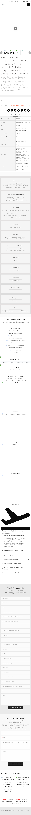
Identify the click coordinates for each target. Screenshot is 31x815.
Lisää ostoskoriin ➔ (7, 801)
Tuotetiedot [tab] (15, 114)
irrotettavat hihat (15, 473)
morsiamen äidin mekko (15, 333)
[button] (30, 1)
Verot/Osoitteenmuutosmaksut (15, 194)
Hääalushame (15, 504)
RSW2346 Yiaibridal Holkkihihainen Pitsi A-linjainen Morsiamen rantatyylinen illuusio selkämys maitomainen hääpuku (22, 797)
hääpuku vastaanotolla (15, 347)
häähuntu (15, 411)
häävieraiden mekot (15, 343)
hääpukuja (15, 352)
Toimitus (15, 181)
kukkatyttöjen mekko (15, 328)
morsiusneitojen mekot (15, 338)
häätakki (15, 442)
